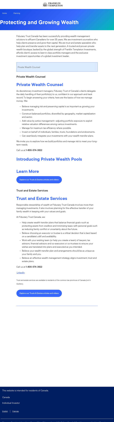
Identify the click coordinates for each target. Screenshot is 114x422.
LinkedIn (21, 272)
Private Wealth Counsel (29, 67)
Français (15, 411)
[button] (57, 403)
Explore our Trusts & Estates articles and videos (39, 179)
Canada (6, 397)
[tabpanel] (57, 129)
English (5, 411)
